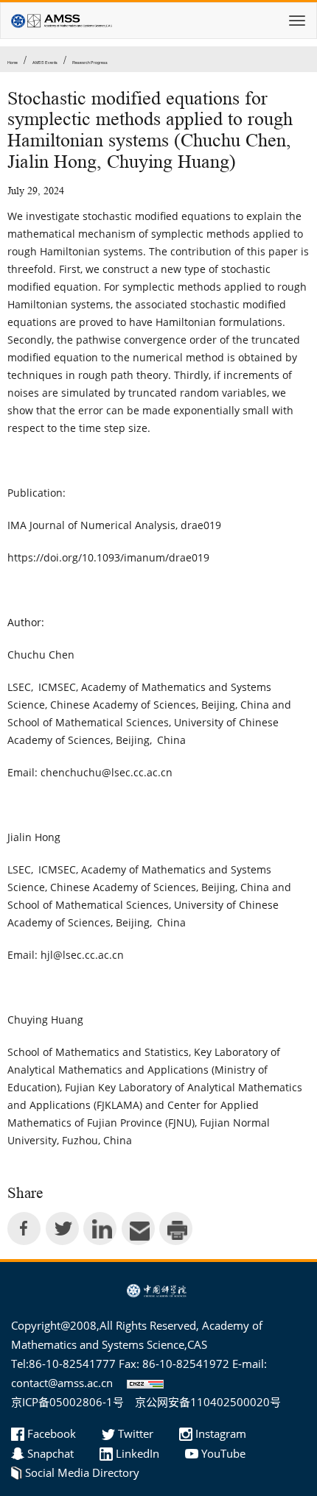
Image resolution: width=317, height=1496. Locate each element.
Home (12, 62)
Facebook (51, 1433)
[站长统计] (141, 1382)
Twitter (135, 1433)
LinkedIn (137, 1453)
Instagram (220, 1433)
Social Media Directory (82, 1472)
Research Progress (90, 62)
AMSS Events (45, 62)
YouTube (223, 1453)
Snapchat (50, 1453)
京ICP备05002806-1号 (67, 1401)
